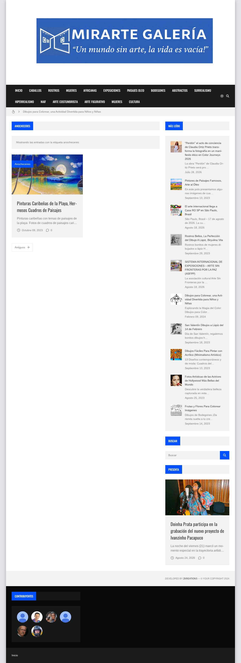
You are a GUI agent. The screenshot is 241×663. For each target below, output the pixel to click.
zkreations (190, 578)
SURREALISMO (202, 90)
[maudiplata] (37, 631)
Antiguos (20, 247)
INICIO (18, 90)
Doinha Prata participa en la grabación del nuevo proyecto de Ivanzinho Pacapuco (197, 531)
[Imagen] (47, 174)
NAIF (43, 101)
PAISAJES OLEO (135, 90)
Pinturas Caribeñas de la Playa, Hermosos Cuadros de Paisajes (47, 206)
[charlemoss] (22, 631)
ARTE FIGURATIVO (95, 101)
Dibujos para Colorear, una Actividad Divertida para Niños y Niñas (62, 111)
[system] (222, 96)
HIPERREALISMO (24, 101)
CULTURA (134, 101)
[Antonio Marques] (22, 617)
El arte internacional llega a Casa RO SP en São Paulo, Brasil (201, 210)
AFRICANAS (90, 90)
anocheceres (22, 164)
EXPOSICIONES (111, 90)
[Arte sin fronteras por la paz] (37, 617)
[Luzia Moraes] (51, 617)
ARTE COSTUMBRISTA (65, 101)
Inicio (15, 655)
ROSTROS (53, 90)
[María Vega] (65, 617)
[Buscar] (227, 96)
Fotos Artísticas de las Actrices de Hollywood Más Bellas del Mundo (203, 380)
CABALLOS (35, 90)
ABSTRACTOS (180, 90)
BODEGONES (158, 90)
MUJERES (71, 90)
